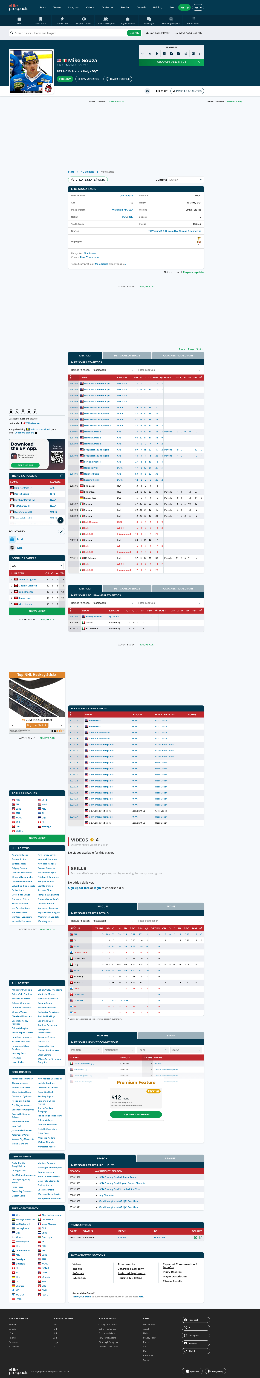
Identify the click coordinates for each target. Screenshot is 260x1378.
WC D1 (120, 527)
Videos (90, 7)
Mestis (19, 1237)
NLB (119, 491)
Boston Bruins (19, 859)
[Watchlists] (149, 53)
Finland (12, 1337)
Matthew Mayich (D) (24, 499)
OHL (18, 826)
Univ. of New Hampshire (96, 407)
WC (17, 1290)
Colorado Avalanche (22, 881)
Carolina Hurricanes (22, 872)
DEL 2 (19, 1281)
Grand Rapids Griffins (22, 1032)
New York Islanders (47, 859)
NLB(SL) (78, 982)
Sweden (12, 1324)
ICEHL (19, 1299)
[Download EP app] (37, 454)
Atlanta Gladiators (21, 1087)
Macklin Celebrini (27, 585)
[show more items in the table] (60, 520)
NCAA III (46, 1268)
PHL (44, 1241)
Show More (36, 611)
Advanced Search (190, 33)
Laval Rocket (18, 1062)
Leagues (73, 7)
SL (17, 1272)
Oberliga (20, 1285)
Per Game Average (127, 355)
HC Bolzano (71, 71)
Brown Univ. (95, 720)
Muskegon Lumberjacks (50, 1167)
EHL (18, 1245)
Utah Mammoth (46, 903)
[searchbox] (75, 32)
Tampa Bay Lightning (48, 894)
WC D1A (20, 1294)
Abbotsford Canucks (22, 989)
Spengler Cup (138, 810)
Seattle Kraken (45, 885)
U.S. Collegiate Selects (100, 810)
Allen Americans (20, 1083)
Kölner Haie (90, 497)
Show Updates (88, 79)
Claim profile (120, 79)
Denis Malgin (25, 591)
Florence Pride (91, 467)
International (124, 533)
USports (46, 1276)
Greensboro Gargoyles (23, 1109)
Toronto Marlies (46, 1045)
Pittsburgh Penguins (48, 876)
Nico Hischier (25, 604)
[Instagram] (23, 411)
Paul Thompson (89, 257)
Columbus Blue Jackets (23, 885)
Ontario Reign (45, 1003)
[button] (193, 20)
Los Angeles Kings (21, 907)
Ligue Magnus (49, 1223)
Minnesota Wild (19, 912)
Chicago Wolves (19, 1011)
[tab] (85, 355)
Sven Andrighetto (27, 579)
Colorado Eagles (20, 1028)
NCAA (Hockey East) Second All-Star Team (120, 1189)
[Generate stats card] (164, 53)
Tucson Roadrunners (48, 1050)
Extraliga (46, 826)
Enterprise (148, 1355)
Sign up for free (78, 888)
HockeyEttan (22, 1228)
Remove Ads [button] (234, 101)
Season (102, 1158)
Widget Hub (149, 1324)
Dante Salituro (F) (23, 493)
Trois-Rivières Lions (47, 1128)
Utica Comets (44, 1054)
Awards (141, 7)
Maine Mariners (20, 1143)
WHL (18, 822)
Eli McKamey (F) (22, 505)
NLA (119, 485)
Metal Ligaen (22, 1241)
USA (124, 217)
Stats (43, 7)
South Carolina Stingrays (45, 1110)
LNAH (45, 1272)
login (97, 888)
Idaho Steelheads (20, 1121)
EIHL (44, 1228)
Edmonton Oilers (20, 899)
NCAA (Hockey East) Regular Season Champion (122, 1183)
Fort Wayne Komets (21, 1105)
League (170, 1158)
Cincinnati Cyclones (22, 1096)
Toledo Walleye (45, 1120)
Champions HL (23, 1250)
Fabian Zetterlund (40, 429)
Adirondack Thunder (22, 1078)
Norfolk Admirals (46, 1083)
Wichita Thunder (46, 1142)
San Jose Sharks (46, 881)
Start (71, 171)
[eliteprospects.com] (18, 7)
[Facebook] (11, 411)
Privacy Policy (149, 1337)
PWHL (45, 1294)
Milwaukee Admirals (48, 998)
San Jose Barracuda (47, 1025)
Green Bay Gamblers (22, 1191)
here (140, 1296)
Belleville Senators (21, 998)
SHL (44, 813)
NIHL (52, 493)
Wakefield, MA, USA (122, 209)
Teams (57, 7)
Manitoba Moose (46, 994)
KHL (44, 808)
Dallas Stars (18, 890)
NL (43, 822)
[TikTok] (35, 411)
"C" (111, 425)
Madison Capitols (46, 1163)
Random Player (159, 33)
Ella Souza (89, 253)
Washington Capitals (48, 916)
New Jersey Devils (47, 854)
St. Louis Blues (45, 890)
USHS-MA (122, 383)
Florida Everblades (21, 1100)
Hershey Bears (19, 1053)
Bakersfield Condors (22, 994)
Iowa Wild (16, 1057)
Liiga (44, 817)
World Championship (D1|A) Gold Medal (119, 1207)
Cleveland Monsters (22, 1016)
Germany (13, 1342)
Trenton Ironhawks (47, 1124)
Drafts (105, 7)
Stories (125, 7)
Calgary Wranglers (21, 1003)
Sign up (184, 7)
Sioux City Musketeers (49, 1176)
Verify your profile (82, 1296)
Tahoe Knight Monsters (50, 1115)
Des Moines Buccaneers (24, 1174)
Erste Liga (47, 1237)
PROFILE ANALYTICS (189, 91)
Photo (146, 1342)
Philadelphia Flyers (47, 872)
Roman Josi (24, 598)
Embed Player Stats (191, 349)
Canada (12, 1328)
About (146, 1328)
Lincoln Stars (18, 1195)
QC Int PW (114, 616)
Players (102, 1035)
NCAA (53, 499)
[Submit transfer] (200, 53)
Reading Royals (45, 1096)
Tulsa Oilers (44, 1133)
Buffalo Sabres (19, 863)
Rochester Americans (48, 1011)
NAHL (45, 804)
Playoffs (168, 431)
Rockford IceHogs (46, 1016)
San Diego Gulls (46, 1020)
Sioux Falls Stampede (48, 1180)
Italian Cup (114, 622)
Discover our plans (171, 62)
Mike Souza (101, 264)
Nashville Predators (21, 921)
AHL (52, 487)
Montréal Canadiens (22, 916)
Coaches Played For (178, 355)
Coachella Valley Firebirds (20, 1022)
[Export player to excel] (171, 53)
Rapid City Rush (46, 1091)
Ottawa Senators (46, 868)
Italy (86, 71)
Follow (65, 79)
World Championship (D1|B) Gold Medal (119, 1201)
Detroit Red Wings (21, 894)
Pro (171, 7)
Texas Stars (44, 1041)
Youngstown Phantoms (50, 1198)
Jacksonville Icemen (22, 1130)
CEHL (44, 1232)
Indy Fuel (16, 1125)
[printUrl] (147, 91)
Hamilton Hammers (21, 1037)
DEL (18, 1276)
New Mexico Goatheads (50, 1078)
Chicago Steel (18, 1170)
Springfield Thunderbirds (44, 1031)
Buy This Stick (35, 725)
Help (145, 1333)
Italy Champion (106, 1195)
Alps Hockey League (52, 1215)
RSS (145, 1351)
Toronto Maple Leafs (48, 899)
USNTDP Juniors (46, 1189)
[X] (17, 411)
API (144, 1346)
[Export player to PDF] (178, 53)
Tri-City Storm (45, 1185)
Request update (193, 272)
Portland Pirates (92, 461)
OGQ (119, 521)
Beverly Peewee (94, 616)
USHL (44, 799)
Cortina (88, 503)
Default (85, 355)
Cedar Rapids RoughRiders (18, 1165)
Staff (171, 1035)
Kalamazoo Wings (21, 1134)
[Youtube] (29, 411)
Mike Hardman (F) (23, 487)
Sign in (198, 7)
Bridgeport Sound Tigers (96, 449)
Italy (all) (88, 533)
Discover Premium (136, 1114)
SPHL (18, 813)
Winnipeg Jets (45, 921)
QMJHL (53, 511)
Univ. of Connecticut (99, 732)
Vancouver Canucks (48, 907)
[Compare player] (185, 53)
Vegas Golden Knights (49, 912)
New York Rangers (47, 863)
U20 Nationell (23, 1223)
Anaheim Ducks (20, 854)
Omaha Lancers (46, 1171)
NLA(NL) (78, 976)
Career (146, 1359)
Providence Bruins (47, 1007)
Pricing (157, 7)
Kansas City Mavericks (23, 1139)
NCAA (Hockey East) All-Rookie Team (117, 1177)
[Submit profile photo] (193, 53)
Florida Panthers (20, 903)
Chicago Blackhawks (22, 876)
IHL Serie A (47, 1219)
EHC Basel (89, 485)
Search (134, 33)
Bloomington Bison (21, 1091)
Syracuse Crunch (46, 1037)
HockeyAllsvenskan (25, 1219)
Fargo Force (17, 1186)
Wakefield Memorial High (96, 383)
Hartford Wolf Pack (21, 1041)
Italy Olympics (91, 521)
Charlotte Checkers (21, 1007)
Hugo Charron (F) (23, 511)
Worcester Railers (47, 1146)
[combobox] (75, 32)
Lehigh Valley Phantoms (50, 989)
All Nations (14, 1346)
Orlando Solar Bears (48, 1087)
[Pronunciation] (142, 53)
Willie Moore (32, 423)
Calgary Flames (19, 868)
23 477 (164, 91)
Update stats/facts (90, 179)
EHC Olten (89, 491)
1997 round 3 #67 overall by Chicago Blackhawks (175, 231)
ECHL (18, 808)
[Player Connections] (156, 53)
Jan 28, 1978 (126, 195)
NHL (18, 799)
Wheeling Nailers (46, 1137)
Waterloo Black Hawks (49, 1194)
